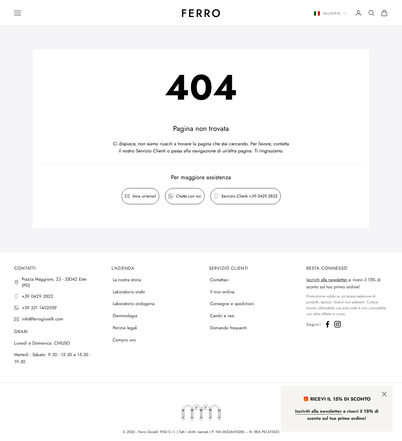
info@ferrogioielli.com (42, 319)
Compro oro (124, 340)
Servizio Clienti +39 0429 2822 (249, 196)
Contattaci (219, 280)
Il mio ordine (222, 292)
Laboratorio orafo (129, 292)
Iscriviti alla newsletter (327, 280)
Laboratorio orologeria (134, 303)
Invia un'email (144, 196)
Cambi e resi (222, 315)
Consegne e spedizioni (232, 303)
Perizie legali (125, 328)
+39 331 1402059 (39, 308)
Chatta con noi (188, 196)
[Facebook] (327, 324)
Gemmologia (125, 315)
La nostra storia (127, 280)
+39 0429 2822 (37, 296)
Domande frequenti (228, 328)
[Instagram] (337, 324)
